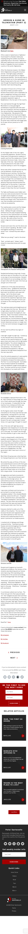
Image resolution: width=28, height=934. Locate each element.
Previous (15, 652)
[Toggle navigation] (25, 10)
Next (12, 658)
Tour (14, 883)
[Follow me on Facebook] (9, 677)
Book (14, 879)
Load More (14, 812)
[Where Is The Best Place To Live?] (22, 799)
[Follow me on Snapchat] (17, 677)
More (13, 890)
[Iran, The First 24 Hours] (22, 735)
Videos (14, 876)
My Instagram (5, 635)
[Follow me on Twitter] (22, 677)
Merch (14, 887)
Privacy (14, 911)
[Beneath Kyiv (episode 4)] (22, 767)
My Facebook (5, 643)
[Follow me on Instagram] (13, 677)
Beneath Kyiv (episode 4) (11, 752)
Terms (14, 908)
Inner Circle (14, 872)
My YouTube (4, 639)
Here (9, 622)
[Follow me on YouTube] (5, 677)
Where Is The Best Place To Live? (13, 784)
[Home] (14, 899)
